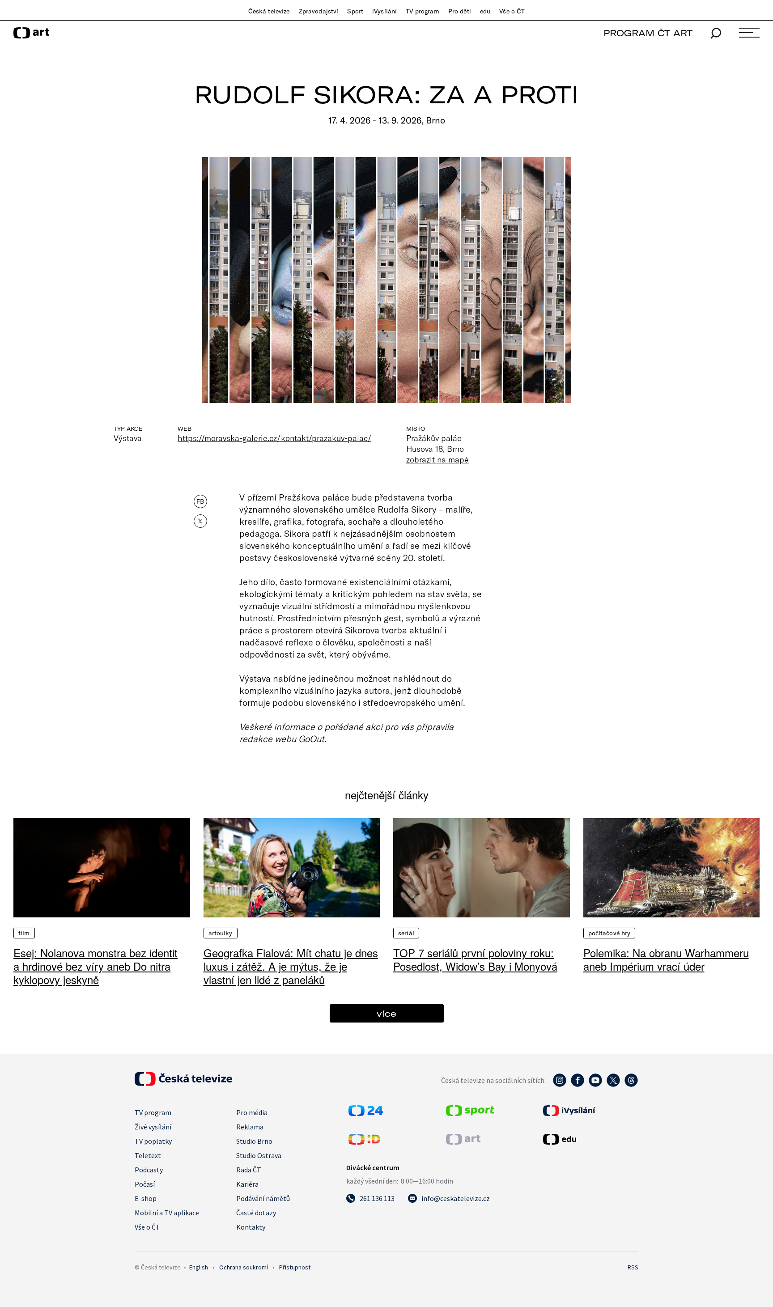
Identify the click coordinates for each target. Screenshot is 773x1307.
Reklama (249, 1126)
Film (24, 933)
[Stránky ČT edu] (589, 1139)
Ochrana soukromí (243, 1267)
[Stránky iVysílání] (589, 1110)
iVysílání (384, 11)
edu (485, 11)
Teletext (148, 1155)
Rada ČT (248, 1169)
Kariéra (247, 1184)
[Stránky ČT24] (365, 1113)
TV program (422, 11)
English (198, 1267)
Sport (355, 11)
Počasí (145, 1184)
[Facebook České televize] (577, 1084)
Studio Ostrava (258, 1155)
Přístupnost (294, 1267)
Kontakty (250, 1226)
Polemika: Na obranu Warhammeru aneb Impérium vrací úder (666, 959)
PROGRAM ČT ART (647, 32)
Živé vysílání (153, 1126)
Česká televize (269, 11)
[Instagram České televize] (559, 1084)
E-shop (146, 1198)
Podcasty (149, 1169)
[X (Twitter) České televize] (613, 1084)
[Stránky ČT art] (463, 1141)
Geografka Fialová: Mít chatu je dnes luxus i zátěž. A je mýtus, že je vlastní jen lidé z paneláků (291, 966)
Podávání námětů (263, 1198)
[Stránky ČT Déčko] (364, 1141)
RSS (633, 1267)
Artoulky (220, 933)
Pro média (252, 1112)
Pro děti (459, 11)
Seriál (406, 933)
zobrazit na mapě (437, 459)
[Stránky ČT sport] (470, 1113)
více (386, 1013)
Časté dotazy (256, 1212)
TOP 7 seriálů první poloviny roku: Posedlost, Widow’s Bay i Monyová (475, 959)
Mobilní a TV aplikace (167, 1212)
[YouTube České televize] (595, 1084)
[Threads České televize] (631, 1084)
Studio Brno (254, 1141)
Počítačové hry (609, 933)
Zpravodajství (319, 11)
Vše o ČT (512, 11)
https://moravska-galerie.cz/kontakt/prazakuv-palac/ (274, 438)
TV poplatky (153, 1141)
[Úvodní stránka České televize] (183, 1083)
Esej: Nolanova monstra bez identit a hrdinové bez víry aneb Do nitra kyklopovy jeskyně (95, 966)
